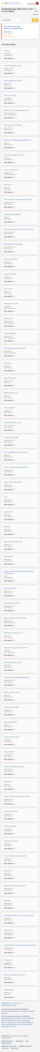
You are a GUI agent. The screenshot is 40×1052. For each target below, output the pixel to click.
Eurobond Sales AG (10, 274)
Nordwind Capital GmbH (11, 707)
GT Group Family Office (11, 437)
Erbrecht (20, 1024)
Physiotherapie (28, 1024)
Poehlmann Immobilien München (14, 766)
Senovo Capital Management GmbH (15, 856)
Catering (19, 1018)
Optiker (23, 1022)
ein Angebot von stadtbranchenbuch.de (13, 4)
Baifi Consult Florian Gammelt (13, 125)
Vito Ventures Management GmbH (14, 975)
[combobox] (2, 20)
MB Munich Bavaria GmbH (12, 603)
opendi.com (14, 1048)
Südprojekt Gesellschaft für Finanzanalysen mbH (19, 915)
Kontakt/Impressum (7, 1041)
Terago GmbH (8, 930)
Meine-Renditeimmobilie (13, 27)
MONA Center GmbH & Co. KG (13, 633)
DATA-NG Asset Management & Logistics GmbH (18, 229)
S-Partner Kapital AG (10, 826)
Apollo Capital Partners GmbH (13, 80)
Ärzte (3, 1011)
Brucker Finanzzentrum (11, 170)
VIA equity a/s (8, 960)
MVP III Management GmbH (12, 662)
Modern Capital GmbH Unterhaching (15, 618)
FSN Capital (7, 363)
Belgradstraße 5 (8, 32)
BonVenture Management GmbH (14, 155)
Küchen (14, 1022)
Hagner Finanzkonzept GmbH (13, 482)
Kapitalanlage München (8, 1005)
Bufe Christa (7, 184)
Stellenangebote (6, 1043)
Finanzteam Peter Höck (11, 303)
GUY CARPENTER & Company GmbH (15, 452)
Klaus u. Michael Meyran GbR (13, 541)
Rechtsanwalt (5, 1024)
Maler (18, 1022)
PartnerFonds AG (9, 752)
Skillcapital (7, 900)
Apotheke (4, 1018)
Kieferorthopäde (6, 1022)
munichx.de (5, 1048)
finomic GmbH (8, 318)
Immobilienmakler (24, 1020)
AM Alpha (7, 51)
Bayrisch (4, 1020)
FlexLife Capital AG (10, 333)
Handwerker (16, 1011)
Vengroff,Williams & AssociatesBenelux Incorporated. (20, 945)
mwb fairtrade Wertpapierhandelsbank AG (17, 677)
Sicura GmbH (8, 871)
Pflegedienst (29, 1022)
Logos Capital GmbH (10, 588)
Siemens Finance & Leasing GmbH (14, 885)
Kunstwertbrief (8, 556)
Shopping (4, 1013)
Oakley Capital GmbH (10, 722)
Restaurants (31, 1011)
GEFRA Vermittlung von (11, 393)
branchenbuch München (12, 3)
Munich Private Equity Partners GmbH (15, 647)
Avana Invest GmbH (10, 95)
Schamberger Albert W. (11, 841)
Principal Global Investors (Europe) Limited (17, 796)
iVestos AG (7, 526)
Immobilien (23, 1011)
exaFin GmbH (8, 289)
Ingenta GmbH (8, 512)
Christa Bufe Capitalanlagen (12, 214)
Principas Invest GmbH (11, 811)
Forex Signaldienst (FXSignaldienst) (15, 348)
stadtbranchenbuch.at (25, 1046)
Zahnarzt (13, 1026)
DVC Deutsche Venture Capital (13, 244)
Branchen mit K (17, 1003)
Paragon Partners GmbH (11, 737)
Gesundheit (8, 1011)
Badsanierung (12, 1018)
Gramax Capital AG (10, 407)
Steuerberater (5, 1026)
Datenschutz (19, 1041)
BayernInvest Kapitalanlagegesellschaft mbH (17, 140)
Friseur (24, 1018)
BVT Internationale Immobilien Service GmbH (18, 199)
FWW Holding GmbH (10, 378)
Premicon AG (8, 781)
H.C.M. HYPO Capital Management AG (16, 467)
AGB (27, 1041)
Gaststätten (30, 1018)
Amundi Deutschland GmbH (12, 65)
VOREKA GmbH (9, 989)
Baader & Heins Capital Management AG (16, 110)
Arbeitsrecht (13, 1024)
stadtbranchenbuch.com (8, 1046)
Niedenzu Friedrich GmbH (12, 692)
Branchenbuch (5, 1003)
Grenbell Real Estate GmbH (12, 422)
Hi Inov (6, 497)
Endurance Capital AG (10, 259)
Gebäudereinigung (13, 1020)
